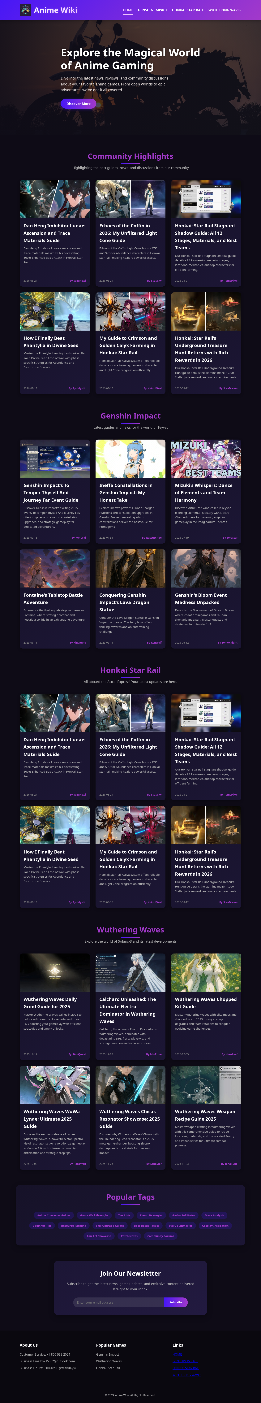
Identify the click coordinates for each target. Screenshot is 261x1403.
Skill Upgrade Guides (110, 1225)
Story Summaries (180, 1225)
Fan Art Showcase (99, 1236)
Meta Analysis (214, 1215)
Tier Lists (124, 1215)
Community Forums (160, 1236)
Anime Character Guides (54, 1215)
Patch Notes (129, 1236)
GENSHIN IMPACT (152, 10)
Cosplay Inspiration (215, 1225)
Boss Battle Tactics (146, 1225)
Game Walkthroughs (94, 1215)
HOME (128, 10)
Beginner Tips (42, 1225)
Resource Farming (73, 1225)
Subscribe (176, 1302)
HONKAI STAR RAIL (188, 10)
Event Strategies (151, 1215)
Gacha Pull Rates (183, 1215)
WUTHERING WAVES (224, 10)
